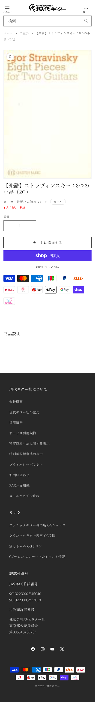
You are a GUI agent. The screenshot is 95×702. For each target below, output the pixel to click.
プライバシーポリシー (26, 464)
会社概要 (16, 401)
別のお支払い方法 (47, 267)
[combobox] (47, 21)
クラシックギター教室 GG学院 (32, 535)
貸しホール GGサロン (25, 546)
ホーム (8, 33)
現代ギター (53, 686)
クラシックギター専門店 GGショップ (37, 525)
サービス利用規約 (22, 433)
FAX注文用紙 (19, 485)
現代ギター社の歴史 (24, 412)
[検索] (86, 21)
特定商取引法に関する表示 (29, 443)
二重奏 (24, 33)
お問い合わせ (19, 475)
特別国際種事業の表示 (26, 453)
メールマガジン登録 (24, 495)
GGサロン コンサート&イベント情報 (37, 556)
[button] (7, 7)
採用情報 (16, 422)
